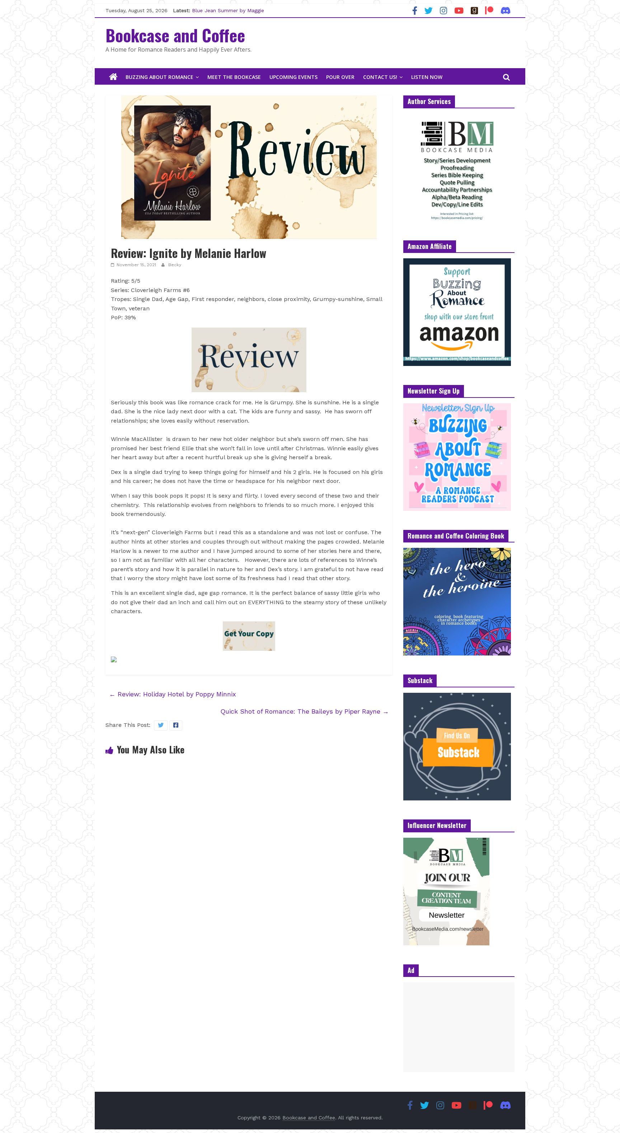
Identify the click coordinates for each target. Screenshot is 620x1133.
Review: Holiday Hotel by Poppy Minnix (172, 694)
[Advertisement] (459, 1027)
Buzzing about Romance (159, 77)
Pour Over (340, 77)
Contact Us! (380, 77)
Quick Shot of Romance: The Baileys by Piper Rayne (304, 711)
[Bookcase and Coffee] (113, 77)
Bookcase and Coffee (175, 35)
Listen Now (426, 77)
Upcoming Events (293, 77)
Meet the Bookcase (234, 77)
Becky (174, 264)
